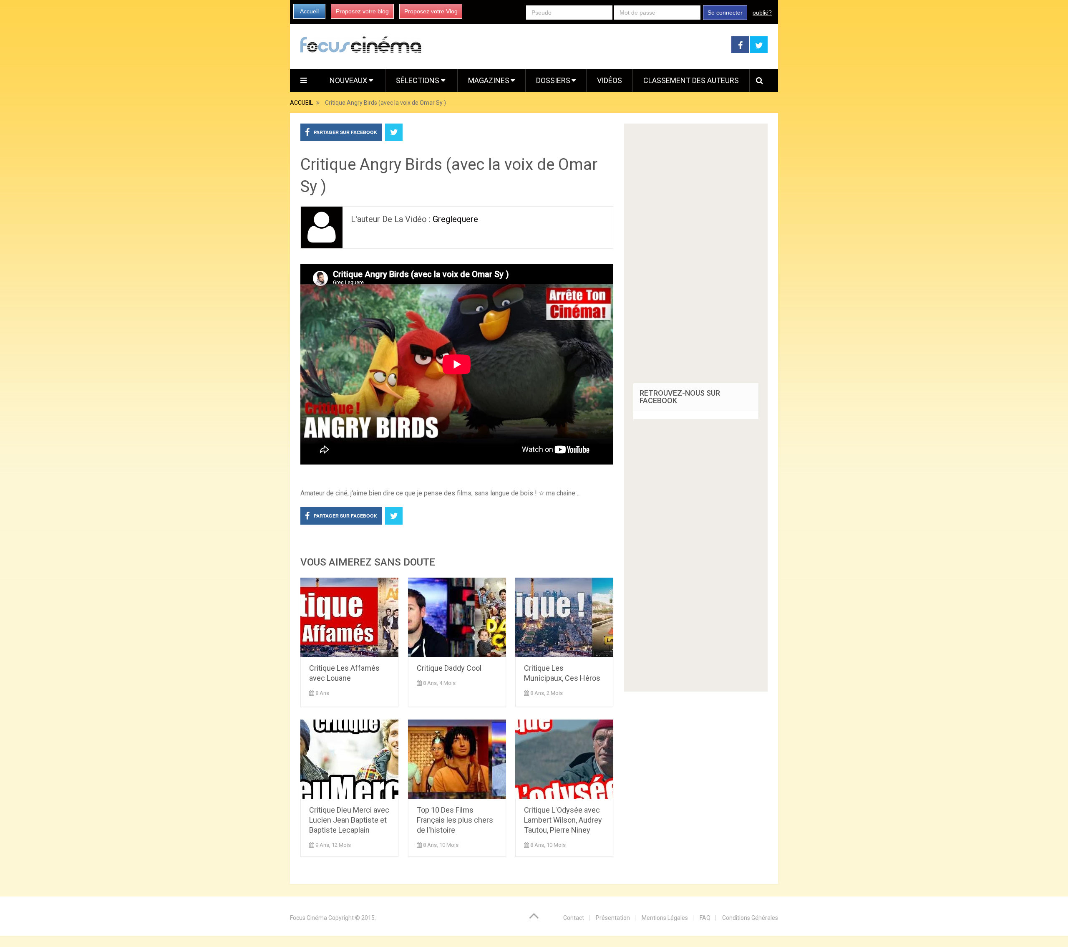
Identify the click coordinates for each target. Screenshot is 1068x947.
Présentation (613, 917)
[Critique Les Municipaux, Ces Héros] (564, 617)
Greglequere (455, 219)
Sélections (418, 80)
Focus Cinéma (308, 917)
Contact (573, 917)
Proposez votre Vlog (431, 11)
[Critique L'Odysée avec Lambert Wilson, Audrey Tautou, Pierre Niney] (564, 759)
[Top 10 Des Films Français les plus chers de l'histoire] (457, 759)
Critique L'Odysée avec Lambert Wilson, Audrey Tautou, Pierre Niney (563, 820)
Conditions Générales (750, 917)
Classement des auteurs (691, 80)
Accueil (309, 11)
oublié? (762, 12)
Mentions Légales (665, 917)
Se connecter (725, 12)
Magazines (488, 80)
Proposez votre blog (362, 11)
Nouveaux (349, 80)
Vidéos (609, 80)
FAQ (705, 917)
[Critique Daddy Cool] (457, 617)
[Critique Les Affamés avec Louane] (349, 617)
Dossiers (553, 80)
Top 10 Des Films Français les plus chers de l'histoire (455, 820)
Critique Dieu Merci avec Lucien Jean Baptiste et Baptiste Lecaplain (349, 820)
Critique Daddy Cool (449, 668)
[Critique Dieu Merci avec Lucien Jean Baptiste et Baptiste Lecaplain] (349, 759)
